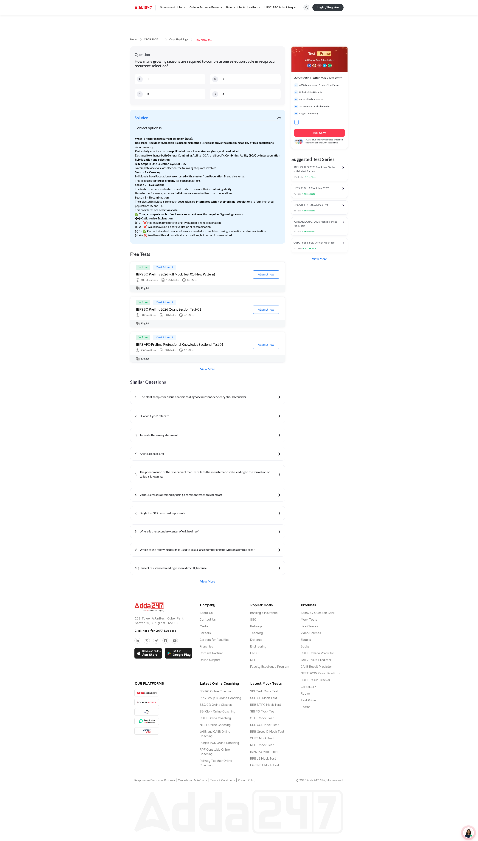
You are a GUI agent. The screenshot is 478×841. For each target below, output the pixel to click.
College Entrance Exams (204, 7)
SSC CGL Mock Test (264, 725)
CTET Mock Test (262, 718)
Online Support (210, 660)
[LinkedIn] (137, 641)
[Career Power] (146, 702)
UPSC (254, 653)
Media (204, 626)
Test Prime (308, 700)
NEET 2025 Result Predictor (321, 673)
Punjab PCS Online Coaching (219, 743)
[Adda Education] (146, 692)
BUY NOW (319, 132)
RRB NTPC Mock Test (265, 705)
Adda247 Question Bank (318, 613)
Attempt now (266, 274)
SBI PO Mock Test (263, 711)
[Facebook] (165, 641)
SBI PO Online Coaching (216, 691)
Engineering (258, 646)
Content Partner (211, 653)
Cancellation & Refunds (192, 780)
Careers (205, 633)
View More (207, 369)
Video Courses (311, 633)
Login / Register (328, 7)
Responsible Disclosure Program (154, 780)
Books (305, 646)
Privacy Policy (246, 780)
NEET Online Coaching (215, 725)
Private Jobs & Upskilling (241, 7)
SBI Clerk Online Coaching (217, 711)
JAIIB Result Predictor (316, 660)
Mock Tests (309, 620)
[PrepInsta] (146, 721)
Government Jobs (171, 7)
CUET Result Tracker (315, 680)
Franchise (206, 646)
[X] (147, 641)
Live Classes (309, 626)
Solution (141, 118)
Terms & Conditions (222, 780)
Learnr (305, 707)
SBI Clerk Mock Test (264, 691)
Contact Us (208, 620)
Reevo (305, 694)
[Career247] (146, 731)
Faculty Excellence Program (269, 667)
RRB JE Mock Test (263, 759)
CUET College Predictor (317, 653)
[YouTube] (175, 641)
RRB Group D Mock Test (267, 732)
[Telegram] (156, 641)
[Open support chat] (468, 832)
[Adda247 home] (143, 7)
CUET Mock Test (262, 738)
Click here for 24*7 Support (155, 631)
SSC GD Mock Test (263, 698)
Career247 (308, 687)
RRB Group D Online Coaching (220, 698)
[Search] (306, 7)
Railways (256, 626)
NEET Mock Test (262, 745)
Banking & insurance (264, 613)
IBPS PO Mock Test (264, 752)
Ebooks (306, 640)
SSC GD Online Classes (216, 705)
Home (133, 39)
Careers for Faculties (214, 640)
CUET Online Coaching (215, 718)
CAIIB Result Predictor (316, 667)
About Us (206, 613)
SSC (253, 620)
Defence (256, 640)
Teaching (256, 633)
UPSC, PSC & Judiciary (279, 7)
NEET (254, 660)
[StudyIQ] (146, 711)
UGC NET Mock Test (264, 765)
